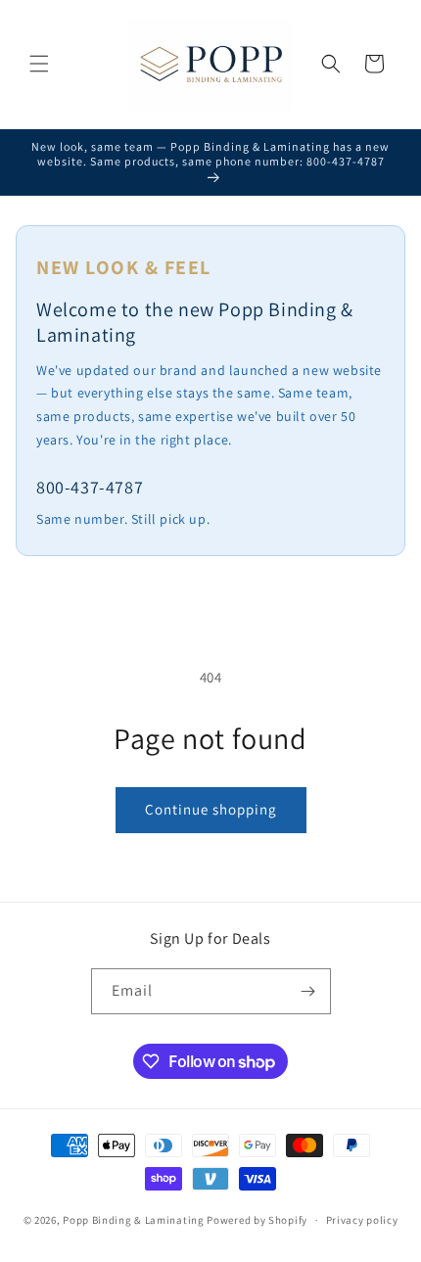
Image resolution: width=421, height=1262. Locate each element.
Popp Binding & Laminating (134, 1220)
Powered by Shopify (257, 1220)
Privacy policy (362, 1220)
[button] (39, 63)
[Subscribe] (308, 991)
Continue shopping (211, 809)
